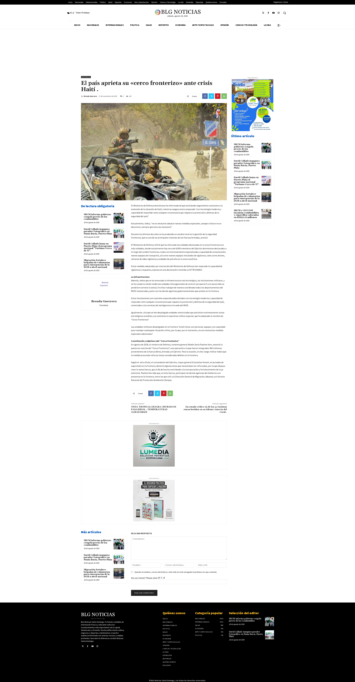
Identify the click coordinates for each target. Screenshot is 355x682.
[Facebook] (268, 13)
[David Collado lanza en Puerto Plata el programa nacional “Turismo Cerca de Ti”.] (119, 247)
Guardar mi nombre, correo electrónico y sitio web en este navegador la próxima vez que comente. (176, 572)
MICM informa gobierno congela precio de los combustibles (97, 216)
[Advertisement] (177, 49)
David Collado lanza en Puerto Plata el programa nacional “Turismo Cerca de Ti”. (98, 247)
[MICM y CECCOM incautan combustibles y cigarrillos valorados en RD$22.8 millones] (266, 214)
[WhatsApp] (224, 96)
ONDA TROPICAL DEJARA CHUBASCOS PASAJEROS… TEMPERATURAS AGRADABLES (153, 409)
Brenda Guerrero (90, 96)
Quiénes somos (174, 613)
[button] (284, 13)
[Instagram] (279, 13)
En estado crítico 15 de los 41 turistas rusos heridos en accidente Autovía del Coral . (205, 409)
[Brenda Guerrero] (104, 289)
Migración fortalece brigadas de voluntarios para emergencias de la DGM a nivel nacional (97, 264)
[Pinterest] (217, 96)
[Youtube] (273, 13)
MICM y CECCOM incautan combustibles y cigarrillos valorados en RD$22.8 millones (246, 214)
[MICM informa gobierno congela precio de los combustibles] (119, 218)
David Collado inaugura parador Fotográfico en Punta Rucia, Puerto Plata (98, 231)
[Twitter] (263, 13)
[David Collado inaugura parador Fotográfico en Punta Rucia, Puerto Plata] (119, 233)
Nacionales (86, 77)
